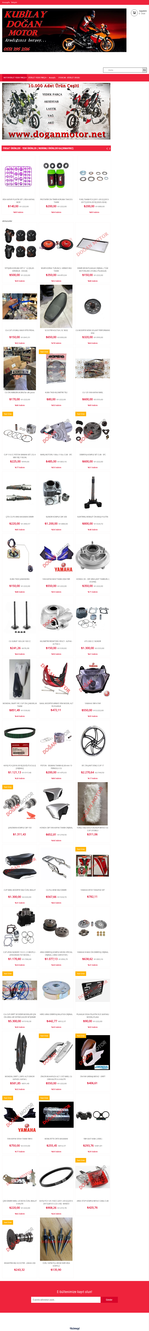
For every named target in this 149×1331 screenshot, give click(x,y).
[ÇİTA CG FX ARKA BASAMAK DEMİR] (19, 492)
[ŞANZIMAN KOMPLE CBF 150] (19, 803)
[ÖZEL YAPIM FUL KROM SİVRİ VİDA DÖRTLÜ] (56, 1239)
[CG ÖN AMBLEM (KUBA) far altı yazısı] (19, 368)
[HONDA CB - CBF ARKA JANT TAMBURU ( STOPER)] (92, 555)
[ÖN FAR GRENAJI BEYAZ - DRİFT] (92, 1052)
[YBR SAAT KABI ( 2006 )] (92, 1114)
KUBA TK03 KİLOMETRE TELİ (56, 392)
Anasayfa (6, 2)
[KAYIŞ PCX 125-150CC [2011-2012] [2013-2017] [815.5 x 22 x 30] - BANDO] (56, 1177)
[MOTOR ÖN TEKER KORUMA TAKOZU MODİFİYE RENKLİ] (95, 176)
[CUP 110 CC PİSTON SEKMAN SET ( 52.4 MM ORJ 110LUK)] (19, 430)
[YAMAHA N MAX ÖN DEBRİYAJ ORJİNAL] (92, 928)
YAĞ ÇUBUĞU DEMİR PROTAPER (58, 199)
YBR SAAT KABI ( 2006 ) (93, 1139)
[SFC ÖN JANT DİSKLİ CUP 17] (92, 741)
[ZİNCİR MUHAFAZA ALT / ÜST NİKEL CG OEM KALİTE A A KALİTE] (56, 1052)
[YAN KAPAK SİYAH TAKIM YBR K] (19, 1114)
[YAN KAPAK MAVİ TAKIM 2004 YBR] (56, 555)
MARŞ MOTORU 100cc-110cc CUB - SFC (56, 454)
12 (78, 139)
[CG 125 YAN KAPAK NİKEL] (92, 368)
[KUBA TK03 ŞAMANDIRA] (19, 555)
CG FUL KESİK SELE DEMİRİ (56, 890)
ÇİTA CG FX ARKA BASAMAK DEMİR (20, 517)
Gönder (109, 1299)
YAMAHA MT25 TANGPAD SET (93, 890)
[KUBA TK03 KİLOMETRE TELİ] (56, 368)
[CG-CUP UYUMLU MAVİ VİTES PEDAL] (19, 306)
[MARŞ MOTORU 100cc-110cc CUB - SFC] (56, 430)
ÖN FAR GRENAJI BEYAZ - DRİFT (92, 1076)
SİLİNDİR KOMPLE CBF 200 (56, 517)
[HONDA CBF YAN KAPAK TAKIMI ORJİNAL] (56, 803)
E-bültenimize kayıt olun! (74, 1292)
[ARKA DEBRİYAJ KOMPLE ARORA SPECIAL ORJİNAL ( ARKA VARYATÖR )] (56, 928)
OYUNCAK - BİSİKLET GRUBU (69, 77)
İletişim (14, 2)
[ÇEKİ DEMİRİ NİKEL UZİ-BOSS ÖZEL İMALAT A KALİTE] (19, 1177)
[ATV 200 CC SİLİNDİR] (92, 617)
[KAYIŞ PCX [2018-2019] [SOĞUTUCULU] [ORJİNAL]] (19, 741)
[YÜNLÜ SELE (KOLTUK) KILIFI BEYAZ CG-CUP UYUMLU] (92, 803)
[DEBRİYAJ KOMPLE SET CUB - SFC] (92, 430)
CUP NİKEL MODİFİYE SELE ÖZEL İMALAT (20, 890)
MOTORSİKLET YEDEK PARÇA (14, 77)
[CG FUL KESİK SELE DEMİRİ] (56, 866)
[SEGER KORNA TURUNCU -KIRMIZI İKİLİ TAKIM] (56, 244)
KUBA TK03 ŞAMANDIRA (20, 579)
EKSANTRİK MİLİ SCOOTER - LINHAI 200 (19, 1263)
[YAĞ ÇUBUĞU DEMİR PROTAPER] (57, 176)
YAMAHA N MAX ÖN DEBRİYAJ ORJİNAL (92, 952)
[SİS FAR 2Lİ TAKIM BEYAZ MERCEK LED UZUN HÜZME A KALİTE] (20, 176)
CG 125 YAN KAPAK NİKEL (92, 392)
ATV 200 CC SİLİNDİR (92, 641)
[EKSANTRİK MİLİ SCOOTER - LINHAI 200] (19, 1239)
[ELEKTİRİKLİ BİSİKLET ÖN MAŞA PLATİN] (92, 492)
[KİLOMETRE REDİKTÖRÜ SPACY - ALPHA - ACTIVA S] (56, 617)
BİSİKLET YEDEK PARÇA (37, 77)
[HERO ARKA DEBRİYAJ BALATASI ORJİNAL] (56, 990)
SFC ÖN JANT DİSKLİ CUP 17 (93, 765)
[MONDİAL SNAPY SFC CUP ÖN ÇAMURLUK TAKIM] (19, 679)
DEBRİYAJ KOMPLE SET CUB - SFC (93, 454)
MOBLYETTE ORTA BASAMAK (56, 1139)
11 (74, 139)
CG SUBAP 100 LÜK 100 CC (20, 641)
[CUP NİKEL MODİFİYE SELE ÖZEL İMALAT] (19, 866)
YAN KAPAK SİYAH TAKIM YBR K (19, 1139)
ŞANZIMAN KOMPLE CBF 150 (19, 827)
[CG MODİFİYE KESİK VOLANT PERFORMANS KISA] (92, 306)
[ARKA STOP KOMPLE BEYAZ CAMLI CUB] (92, 1177)
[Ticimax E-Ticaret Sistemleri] (74, 1328)
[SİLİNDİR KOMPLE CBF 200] (56, 492)
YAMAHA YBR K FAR (93, 703)
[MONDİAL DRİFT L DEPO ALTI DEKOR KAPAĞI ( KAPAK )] (19, 1052)
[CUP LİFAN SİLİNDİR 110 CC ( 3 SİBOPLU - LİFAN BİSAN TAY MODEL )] (19, 928)
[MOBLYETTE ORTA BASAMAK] (56, 1114)
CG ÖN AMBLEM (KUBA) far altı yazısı (20, 392)
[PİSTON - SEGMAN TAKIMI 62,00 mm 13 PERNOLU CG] (56, 741)
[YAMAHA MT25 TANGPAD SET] (92, 866)
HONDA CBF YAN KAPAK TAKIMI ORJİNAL (56, 827)
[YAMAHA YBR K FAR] (92, 679)
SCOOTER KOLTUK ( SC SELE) (56, 330)
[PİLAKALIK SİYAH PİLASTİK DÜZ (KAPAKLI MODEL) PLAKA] (92, 990)
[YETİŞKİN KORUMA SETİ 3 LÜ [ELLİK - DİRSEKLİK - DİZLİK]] (19, 244)
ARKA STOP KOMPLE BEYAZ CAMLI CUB (93, 1201)
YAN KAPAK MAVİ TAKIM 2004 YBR (56, 579)
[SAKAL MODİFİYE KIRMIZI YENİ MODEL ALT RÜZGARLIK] (56, 679)
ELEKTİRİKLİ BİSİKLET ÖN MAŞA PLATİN (92, 517)
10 (70, 139)
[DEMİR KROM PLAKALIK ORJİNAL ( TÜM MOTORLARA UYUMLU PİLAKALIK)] (92, 244)
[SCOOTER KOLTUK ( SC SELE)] (56, 306)
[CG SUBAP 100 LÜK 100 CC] (19, 617)
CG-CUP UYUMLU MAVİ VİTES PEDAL (19, 330)
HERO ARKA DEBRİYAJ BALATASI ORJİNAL (56, 1014)
